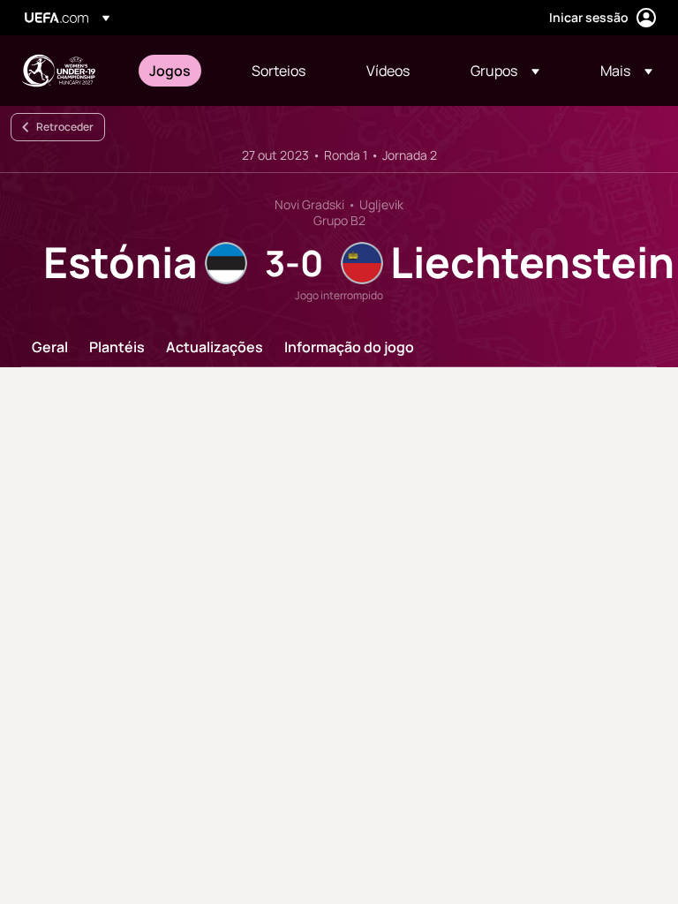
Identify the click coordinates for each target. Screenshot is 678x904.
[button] (505, 70)
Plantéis (117, 348)
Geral (50, 348)
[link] (170, 70)
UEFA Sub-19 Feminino (58, 70)
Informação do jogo (349, 348)
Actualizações (214, 348)
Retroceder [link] (65, 126)
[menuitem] (178, 70)
